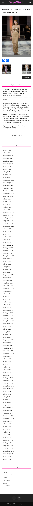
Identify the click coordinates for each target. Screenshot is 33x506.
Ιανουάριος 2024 (8, 215)
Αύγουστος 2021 (8, 291)
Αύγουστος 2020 (8, 324)
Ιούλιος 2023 (7, 229)
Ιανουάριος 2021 (8, 310)
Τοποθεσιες (6, 486)
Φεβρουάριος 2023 (8, 242)
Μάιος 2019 (6, 364)
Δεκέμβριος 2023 (8, 218)
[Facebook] (14, 498)
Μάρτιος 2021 (7, 305)
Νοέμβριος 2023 (8, 221)
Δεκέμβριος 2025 (8, 158)
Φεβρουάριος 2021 (8, 307)
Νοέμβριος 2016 (8, 445)
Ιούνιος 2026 (7, 150)
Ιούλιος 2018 (7, 391)
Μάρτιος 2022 (7, 272)
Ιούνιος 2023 (7, 231)
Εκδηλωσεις (6, 480)
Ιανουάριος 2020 (8, 342)
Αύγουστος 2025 (8, 164)
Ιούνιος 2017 (7, 426)
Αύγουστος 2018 (8, 389)
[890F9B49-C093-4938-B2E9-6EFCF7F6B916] (16, 56)
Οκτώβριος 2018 (8, 383)
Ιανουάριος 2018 (8, 408)
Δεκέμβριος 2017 (8, 410)
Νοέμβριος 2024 (8, 188)
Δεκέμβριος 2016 (8, 443)
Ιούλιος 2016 (7, 456)
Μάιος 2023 (6, 234)
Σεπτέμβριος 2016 (8, 451)
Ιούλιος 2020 (7, 326)
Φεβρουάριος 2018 (8, 405)
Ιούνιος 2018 (7, 394)
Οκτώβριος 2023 (8, 223)
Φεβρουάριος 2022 (8, 275)
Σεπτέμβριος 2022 (8, 256)
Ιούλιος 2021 (7, 294)
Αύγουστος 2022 (8, 258)
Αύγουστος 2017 (8, 421)
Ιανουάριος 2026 (8, 155)
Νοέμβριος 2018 (8, 380)
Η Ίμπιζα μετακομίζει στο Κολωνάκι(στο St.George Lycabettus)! (15, 126)
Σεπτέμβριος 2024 (8, 193)
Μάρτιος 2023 (7, 239)
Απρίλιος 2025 (7, 174)
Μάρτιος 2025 (7, 177)
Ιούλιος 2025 (7, 166)
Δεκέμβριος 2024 (8, 185)
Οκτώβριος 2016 (8, 448)
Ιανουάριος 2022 (8, 277)
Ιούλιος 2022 (7, 261)
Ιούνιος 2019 (7, 361)
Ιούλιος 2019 (7, 359)
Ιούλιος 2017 (7, 424)
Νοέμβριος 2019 (8, 348)
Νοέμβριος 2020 (8, 315)
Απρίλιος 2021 (7, 302)
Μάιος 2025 (6, 172)
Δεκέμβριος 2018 (8, 378)
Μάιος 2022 (6, 267)
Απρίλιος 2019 (7, 367)
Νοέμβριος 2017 (8, 413)
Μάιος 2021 (6, 299)
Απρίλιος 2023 (7, 237)
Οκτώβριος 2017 (8, 416)
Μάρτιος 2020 (7, 337)
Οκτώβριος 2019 (8, 351)
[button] (30, 2)
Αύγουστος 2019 (8, 356)
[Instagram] (19, 498)
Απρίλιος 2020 (7, 334)
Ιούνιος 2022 (7, 264)
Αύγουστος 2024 (8, 196)
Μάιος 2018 (6, 397)
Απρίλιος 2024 (7, 207)
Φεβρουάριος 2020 (8, 340)
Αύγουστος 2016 (8, 454)
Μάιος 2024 (6, 204)
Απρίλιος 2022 (7, 269)
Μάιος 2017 (6, 429)
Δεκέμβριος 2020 (8, 313)
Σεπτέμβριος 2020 (8, 321)
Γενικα (5, 477)
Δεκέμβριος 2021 (8, 280)
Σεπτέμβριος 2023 (8, 226)
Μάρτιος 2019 (7, 370)
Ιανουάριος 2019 (8, 375)
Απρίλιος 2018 (7, 399)
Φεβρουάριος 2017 (8, 437)
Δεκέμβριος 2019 (8, 345)
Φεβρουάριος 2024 (8, 212)
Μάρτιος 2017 (7, 435)
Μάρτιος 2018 (7, 402)
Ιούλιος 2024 (7, 199)
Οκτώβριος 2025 (8, 161)
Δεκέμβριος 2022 (8, 248)
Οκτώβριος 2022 (8, 253)
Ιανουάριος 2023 (8, 245)
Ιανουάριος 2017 (8, 440)
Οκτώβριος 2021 (8, 286)
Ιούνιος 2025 (7, 169)
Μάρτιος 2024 (7, 210)
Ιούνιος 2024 (7, 202)
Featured (5, 472)
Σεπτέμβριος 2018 (8, 386)
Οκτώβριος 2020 (8, 318)
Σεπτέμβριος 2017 (8, 418)
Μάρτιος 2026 (7, 153)
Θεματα (5, 483)
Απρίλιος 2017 (7, 432)
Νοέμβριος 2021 (8, 283)
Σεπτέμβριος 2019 (8, 353)
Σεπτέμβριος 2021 (8, 288)
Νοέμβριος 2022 (8, 250)
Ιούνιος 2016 (7, 459)
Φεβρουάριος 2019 (8, 372)
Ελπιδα (5, 99)
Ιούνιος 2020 (7, 329)
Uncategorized (7, 475)
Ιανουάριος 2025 (8, 183)
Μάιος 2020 (6, 332)
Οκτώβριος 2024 (8, 191)
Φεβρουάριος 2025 (8, 180)
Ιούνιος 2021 (7, 296)
